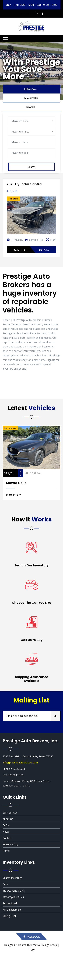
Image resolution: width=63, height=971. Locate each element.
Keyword (30, 106)
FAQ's (6, 825)
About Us (8, 819)
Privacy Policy (10, 844)
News (6, 831)
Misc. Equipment (12, 909)
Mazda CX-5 (16, 483)
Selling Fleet (9, 916)
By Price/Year (30, 89)
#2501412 (19, 249)
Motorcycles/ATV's (13, 897)
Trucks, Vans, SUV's (14, 890)
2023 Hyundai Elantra (24, 184)
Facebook (33, 936)
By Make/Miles (31, 97)
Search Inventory (12, 877)
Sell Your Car (10, 812)
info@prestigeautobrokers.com (20, 762)
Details (44, 249)
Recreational (10, 903)
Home (6, 850)
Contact (7, 838)
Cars (5, 884)
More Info (12, 494)
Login (31, 949)
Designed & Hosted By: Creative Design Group (30, 945)
